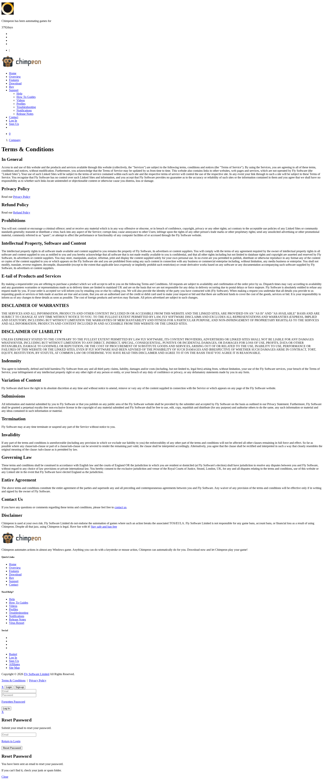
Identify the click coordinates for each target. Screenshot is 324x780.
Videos (20, 100)
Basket (13, 654)
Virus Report (16, 622)
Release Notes (24, 113)
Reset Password (12, 748)
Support (13, 90)
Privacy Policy (21, 196)
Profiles (21, 103)
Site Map (14, 667)
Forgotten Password (13, 701)
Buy (11, 86)
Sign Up (14, 124)
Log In (13, 120)
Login (9, 687)
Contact (13, 117)
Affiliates (14, 664)
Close (5, 776)
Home (12, 73)
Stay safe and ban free (104, 526)
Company (15, 140)
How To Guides (26, 97)
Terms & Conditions (14, 680)
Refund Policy (21, 212)
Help (19, 93)
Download (15, 83)
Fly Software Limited (36, 674)
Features (14, 80)
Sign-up (20, 687)
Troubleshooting (26, 107)
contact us (120, 507)
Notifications (24, 110)
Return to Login (11, 741)
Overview (15, 76)
